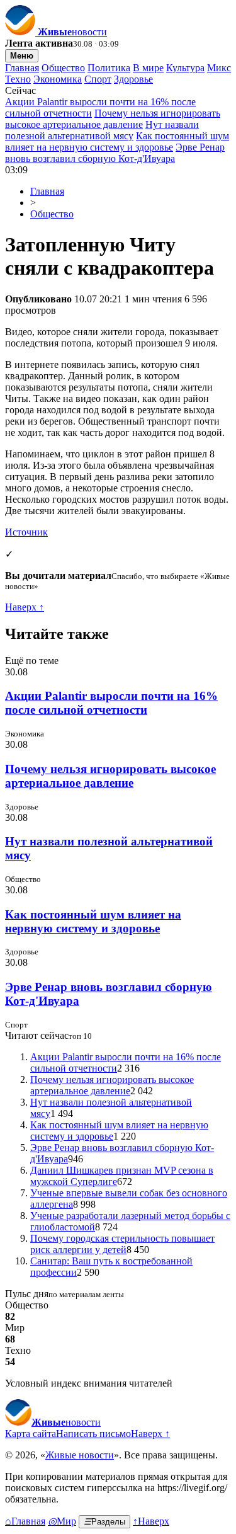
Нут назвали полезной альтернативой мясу (102, 130)
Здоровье (133, 79)
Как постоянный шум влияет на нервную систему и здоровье (117, 141)
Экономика (57, 79)
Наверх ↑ (24, 607)
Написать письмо (93, 1433)
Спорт (97, 79)
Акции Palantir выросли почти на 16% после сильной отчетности (111, 702)
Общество (63, 67)
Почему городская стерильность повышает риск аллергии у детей (122, 1244)
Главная (22, 67)
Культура (185, 67)
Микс (219, 67)
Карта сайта (30, 1433)
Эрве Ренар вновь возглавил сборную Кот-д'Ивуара (115, 153)
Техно (18, 79)
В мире (148, 67)
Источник (26, 532)
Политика (108, 67)
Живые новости (79, 1455)
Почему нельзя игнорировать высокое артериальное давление (112, 119)
